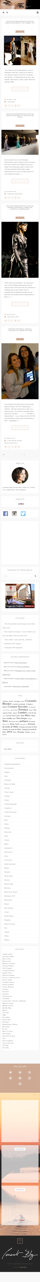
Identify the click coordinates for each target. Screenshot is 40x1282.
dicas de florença (6, 710)
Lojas (6, 856)
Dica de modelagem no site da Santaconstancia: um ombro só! (20, 22)
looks (4, 715)
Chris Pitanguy (7, 968)
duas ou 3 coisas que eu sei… (11, 977)
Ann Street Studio (8, 956)
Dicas (6, 820)
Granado (31, 710)
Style (4, 1038)
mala (22, 715)
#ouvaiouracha (9, 768)
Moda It (4, 1010)
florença (23, 709)
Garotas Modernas (8, 987)
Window (7, 940)
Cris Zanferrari (32, 707)
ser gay (6, 912)
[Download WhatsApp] (16, 1198)
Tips (5, 928)
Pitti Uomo (12, 721)
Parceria (20, 31)
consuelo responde (18, 704)
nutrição (30, 718)
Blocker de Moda (9, 784)
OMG (4, 1015)
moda (9, 718)
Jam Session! (8, 852)
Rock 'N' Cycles (7, 1031)
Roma (12, 724)
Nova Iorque (21, 718)
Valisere (27, 732)
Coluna (6, 800)
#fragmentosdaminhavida (12, 764)
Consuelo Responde (10, 804)
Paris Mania (6, 1017)
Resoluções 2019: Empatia (12, 644)
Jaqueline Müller (7, 713)
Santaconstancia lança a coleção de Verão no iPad (20, 329)
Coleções (7, 796)
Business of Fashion (8, 963)
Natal (14, 718)
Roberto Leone (6, 724)
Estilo (6, 836)
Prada (17, 721)
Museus (6, 868)
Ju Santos (5, 989)
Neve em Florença (21, 663)
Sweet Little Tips (8, 1043)
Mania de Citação (7, 1003)
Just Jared (5, 991)
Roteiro (6, 904)
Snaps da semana (9, 924)
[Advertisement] (20, 543)
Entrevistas (7, 832)
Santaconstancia (11, 102)
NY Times (5, 1012)
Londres (22, 712)
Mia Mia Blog (6, 1008)
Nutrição (7, 872)
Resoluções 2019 (9, 896)
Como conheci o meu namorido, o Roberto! (18, 640)
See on (17, 1220)
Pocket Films (6, 1020)
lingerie (15, 713)
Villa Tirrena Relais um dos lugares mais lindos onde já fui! (18, 626)
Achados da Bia (7, 954)
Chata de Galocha (8, 966)
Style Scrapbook (7, 1041)
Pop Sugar (5, 1022)
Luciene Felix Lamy (13, 715)
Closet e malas (9, 792)
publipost (24, 721)
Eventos (6, 840)
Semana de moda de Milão (12, 729)
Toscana (20, 731)
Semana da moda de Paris (28, 727)
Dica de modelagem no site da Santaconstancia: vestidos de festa (20, 115)
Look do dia (32, 713)
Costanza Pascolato (12, 440)
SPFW (17, 317)
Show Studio (6, 1034)
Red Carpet (6, 1027)
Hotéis (6, 844)
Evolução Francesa (8, 982)
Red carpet (32, 721)
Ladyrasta (5, 994)
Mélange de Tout (7, 1005)
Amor (6, 776)
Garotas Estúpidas (8, 984)
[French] (19, 504)
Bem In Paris (6, 959)
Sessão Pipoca (8, 916)
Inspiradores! (8, 848)
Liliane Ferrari (7, 996)
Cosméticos (8, 808)
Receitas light (8, 884)
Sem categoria (8, 908)
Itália (35, 710)
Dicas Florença (14, 710)
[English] (21, 504)
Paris (5, 721)
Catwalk (7, 788)
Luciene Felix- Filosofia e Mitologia (14, 1001)
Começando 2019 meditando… (14, 648)
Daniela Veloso (7, 973)
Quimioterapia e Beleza (9, 1024)
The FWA (5, 1045)
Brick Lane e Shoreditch (21, 686)
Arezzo (11, 701)
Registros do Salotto (10, 892)
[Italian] (23, 504)
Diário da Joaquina (8, 975)
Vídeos (6, 936)
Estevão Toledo (7, 980)
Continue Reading (20, 89)
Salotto (17, 724)
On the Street (8, 876)
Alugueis (7, 772)
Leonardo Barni (22, 1267)
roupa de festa (10, 194)
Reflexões (7, 888)
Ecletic (20, 339)
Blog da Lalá (6, 961)
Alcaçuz (5, 701)
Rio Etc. (5, 1029)
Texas (15, 732)
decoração (7, 816)
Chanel (23, 701)
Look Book (6, 998)
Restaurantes (8, 900)
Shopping (7, 920)
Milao (27, 715)
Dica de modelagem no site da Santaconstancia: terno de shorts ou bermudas (20, 207)
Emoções (7, 828)
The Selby (5, 1048)
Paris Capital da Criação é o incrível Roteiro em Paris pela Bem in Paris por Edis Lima (18, 634)
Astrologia (17, 701)
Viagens (6, 932)
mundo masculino (10, 864)
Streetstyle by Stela (8, 1036)
